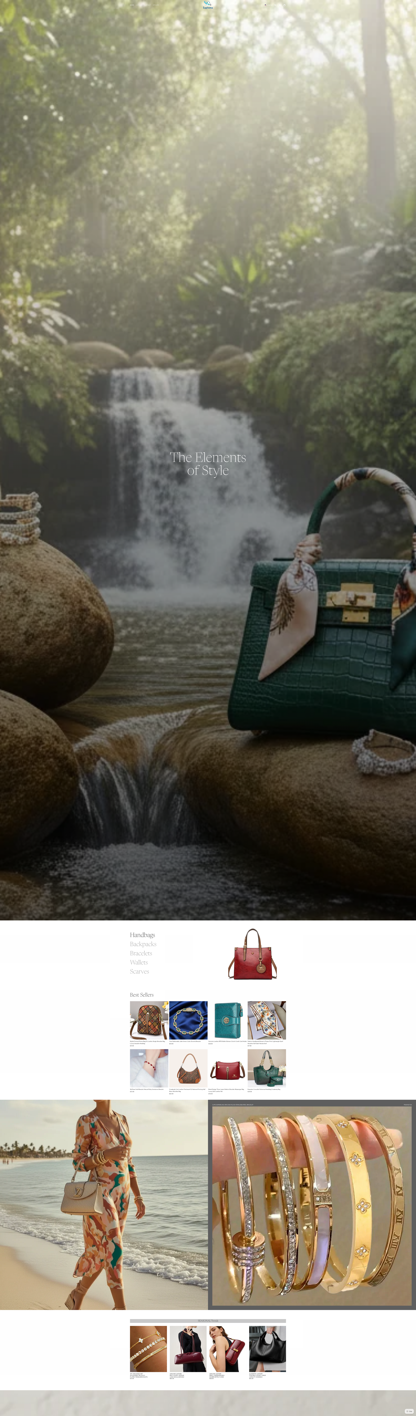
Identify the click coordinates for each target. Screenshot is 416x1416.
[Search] (275, 5)
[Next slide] (165, 1020)
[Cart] (284, 5)
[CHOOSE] (165, 1036)
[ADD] (165, 1084)
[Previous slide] (133, 1020)
